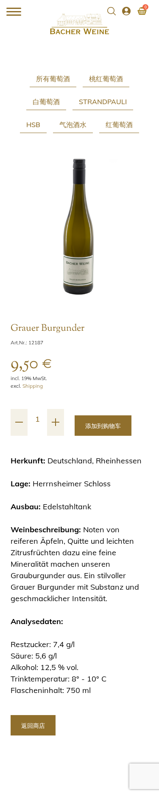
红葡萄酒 (119, 124)
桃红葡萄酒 (106, 78)
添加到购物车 (103, 426)
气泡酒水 (72, 124)
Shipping (32, 386)
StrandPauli (103, 101)
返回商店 (33, 726)
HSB (33, 124)
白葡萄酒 (46, 101)
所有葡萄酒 (53, 78)
